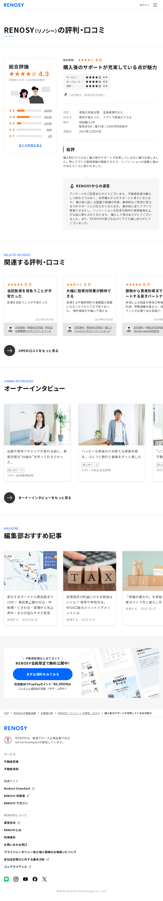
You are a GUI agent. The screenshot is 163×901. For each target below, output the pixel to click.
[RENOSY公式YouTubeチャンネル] (25, 879)
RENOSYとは (12, 830)
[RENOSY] (81, 728)
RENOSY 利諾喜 (14, 796)
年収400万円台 (94, 327)
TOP (6, 713)
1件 (50, 136)
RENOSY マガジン (16, 803)
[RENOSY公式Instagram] (16, 879)
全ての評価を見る (30, 145)
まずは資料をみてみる (42, 674)
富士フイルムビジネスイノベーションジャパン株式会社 (93, 331)
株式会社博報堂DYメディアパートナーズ (34, 329)
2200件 (48, 110)
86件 (49, 129)
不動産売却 (11, 769)
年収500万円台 (94, 95)
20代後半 (76, 95)
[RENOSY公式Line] (6, 879)
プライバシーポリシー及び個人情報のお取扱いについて (40, 852)
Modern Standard (17, 788)
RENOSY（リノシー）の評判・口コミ (79, 713)
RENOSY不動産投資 (25, 713)
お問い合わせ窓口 (15, 845)
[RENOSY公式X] (44, 879)
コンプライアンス (15, 867)
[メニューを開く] (155, 5)
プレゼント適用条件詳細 (32, 688)
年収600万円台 (35, 327)
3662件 (48, 117)
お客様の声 (47, 713)
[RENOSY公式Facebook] (35, 879)
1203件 (48, 123)
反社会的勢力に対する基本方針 (24, 859)
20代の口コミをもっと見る (38, 350)
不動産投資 (11, 762)
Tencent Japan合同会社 (146, 331)
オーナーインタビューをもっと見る (44, 497)
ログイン (144, 5)
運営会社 (10, 823)
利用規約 (10, 837)
